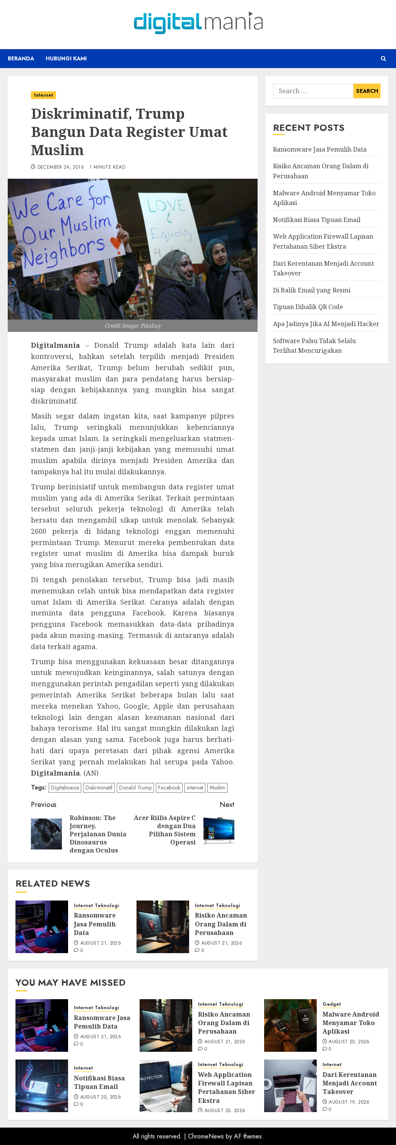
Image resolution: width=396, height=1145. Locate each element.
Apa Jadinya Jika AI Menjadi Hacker (326, 324)
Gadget (332, 1004)
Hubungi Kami (66, 58)
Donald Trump (135, 787)
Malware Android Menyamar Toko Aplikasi (351, 1023)
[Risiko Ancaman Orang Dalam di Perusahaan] (163, 927)
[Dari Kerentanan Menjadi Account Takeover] (290, 1086)
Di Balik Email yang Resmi (311, 290)
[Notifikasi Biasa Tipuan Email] (41, 1086)
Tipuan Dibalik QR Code (308, 306)
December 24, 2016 (61, 167)
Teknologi (107, 905)
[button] (383, 58)
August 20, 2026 (349, 1042)
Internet (43, 95)
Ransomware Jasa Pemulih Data (95, 924)
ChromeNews (206, 1136)
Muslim (217, 787)
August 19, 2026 (349, 1102)
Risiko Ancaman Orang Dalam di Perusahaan (221, 924)
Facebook (169, 787)
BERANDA (21, 58)
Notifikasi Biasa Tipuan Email (316, 219)
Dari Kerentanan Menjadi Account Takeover (350, 1083)
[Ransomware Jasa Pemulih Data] (41, 927)
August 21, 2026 (100, 943)
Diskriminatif (99, 787)
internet (195, 787)
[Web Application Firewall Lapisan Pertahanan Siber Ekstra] (166, 1086)
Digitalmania (65, 787)
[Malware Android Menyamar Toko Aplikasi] (290, 1025)
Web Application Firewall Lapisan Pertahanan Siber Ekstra (226, 1087)
